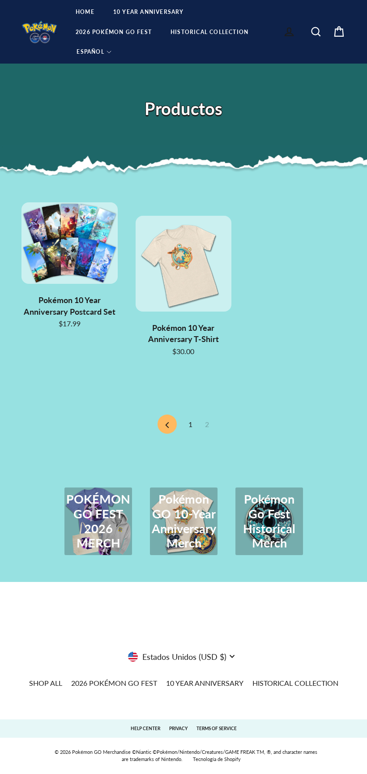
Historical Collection (209, 32)
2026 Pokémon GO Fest (114, 32)
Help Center (145, 728)
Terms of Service (216, 728)
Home (85, 12)
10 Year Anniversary (148, 12)
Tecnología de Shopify (217, 759)
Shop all (45, 683)
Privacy (178, 728)
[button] (94, 52)
